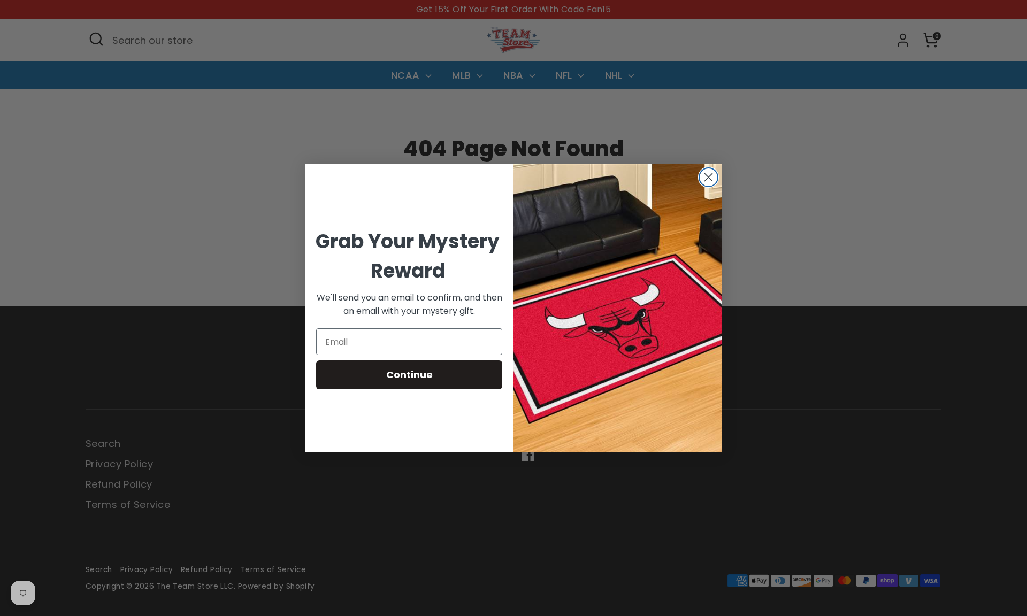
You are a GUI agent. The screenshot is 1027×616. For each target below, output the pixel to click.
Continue (409, 374)
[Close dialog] (708, 177)
